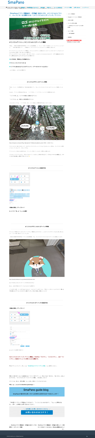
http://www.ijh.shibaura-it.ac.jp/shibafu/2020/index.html (22, 279)
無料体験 (43, 7)
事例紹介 (23, 7)
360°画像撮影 (71, 33)
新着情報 (69, 37)
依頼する (49, 7)
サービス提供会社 (58, 7)
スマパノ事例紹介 (71, 13)
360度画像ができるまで (32, 7)
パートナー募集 (68, 7)
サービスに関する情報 (72, 23)
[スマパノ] (15, 4)
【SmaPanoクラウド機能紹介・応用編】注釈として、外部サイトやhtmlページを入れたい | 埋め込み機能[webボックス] (51, 427)
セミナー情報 (70, 31)
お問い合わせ (77, 7)
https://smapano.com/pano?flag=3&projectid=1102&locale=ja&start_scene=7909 (27, 142)
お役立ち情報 (70, 20)
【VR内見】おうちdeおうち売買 (74, 41)
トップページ (85, 7)
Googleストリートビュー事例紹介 (75, 17)
